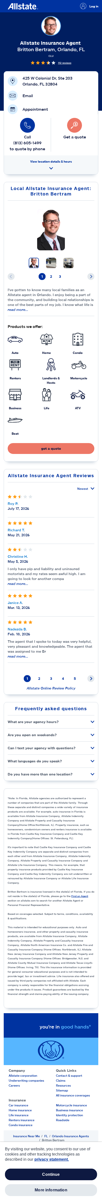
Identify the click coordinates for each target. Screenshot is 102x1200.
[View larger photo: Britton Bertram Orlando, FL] (51, 229)
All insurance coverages (73, 1095)
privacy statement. (51, 1159)
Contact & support (69, 1075)
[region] (51, 1171)
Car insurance (18, 1105)
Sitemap (62, 1090)
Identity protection (69, 1115)
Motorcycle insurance (71, 1105)
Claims (60, 1080)
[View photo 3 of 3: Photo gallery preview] (68, 263)
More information (51, 1190)
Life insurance (18, 1115)
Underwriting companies (26, 1080)
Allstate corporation (23, 1075)
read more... (18, 309)
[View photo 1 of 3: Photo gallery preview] (34, 263)
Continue (51, 1174)
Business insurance (69, 1110)
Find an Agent (79, 896)
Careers (14, 1085)
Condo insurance (20, 1125)
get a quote (51, 448)
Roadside (62, 1120)
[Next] (90, 276)
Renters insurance (21, 1120)
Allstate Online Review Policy (51, 688)
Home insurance (20, 1110)
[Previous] (11, 276)
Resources (63, 1085)
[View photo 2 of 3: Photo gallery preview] (51, 263)
